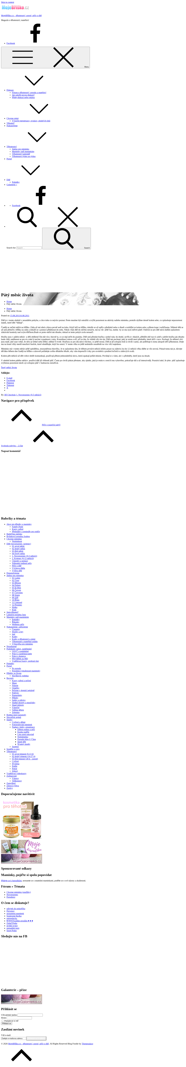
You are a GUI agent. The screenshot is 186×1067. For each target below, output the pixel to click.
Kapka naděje (23, 732)
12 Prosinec (17, 605)
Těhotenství (12, 146)
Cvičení (15, 761)
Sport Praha (12, 930)
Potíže (14, 766)
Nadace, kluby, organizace (23, 727)
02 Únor (15, 580)
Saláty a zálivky (19, 700)
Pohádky (16, 182)
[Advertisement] (93, 270)
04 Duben (16, 585)
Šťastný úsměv (23, 744)
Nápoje (15, 685)
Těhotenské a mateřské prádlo (25, 641)
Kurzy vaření (17, 529)
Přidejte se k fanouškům (11, 880)
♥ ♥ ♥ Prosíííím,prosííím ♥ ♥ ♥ (20, 921)
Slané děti (21, 742)
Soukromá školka (14, 916)
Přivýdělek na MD (20, 658)
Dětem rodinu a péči (26, 729)
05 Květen (16, 588)
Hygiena (15, 764)
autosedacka (12, 918)
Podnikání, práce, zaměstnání (19, 649)
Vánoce (15, 778)
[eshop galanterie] (21, 863)
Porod (9, 159)
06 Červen (16, 590)
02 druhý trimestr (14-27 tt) (23, 756)
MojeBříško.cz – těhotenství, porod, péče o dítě (21, 15)
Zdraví (15, 771)
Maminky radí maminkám (23, 151)
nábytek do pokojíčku (16, 908)
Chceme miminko (14, 539)
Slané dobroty (18, 705)
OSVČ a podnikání (20, 651)
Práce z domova (19, 656)
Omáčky (15, 688)
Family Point (17, 526)
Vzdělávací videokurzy (16, 773)
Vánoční (15, 707)
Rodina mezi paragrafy (16, 715)
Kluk (14, 610)
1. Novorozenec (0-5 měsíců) (28, 395)
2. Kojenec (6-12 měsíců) (23, 558)
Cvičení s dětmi (18, 722)
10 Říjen (15, 600)
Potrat (14, 768)
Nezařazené (12, 646)
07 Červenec (17, 592)
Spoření (15, 746)
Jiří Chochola (10, 395)
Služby (10, 720)
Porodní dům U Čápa (26, 739)
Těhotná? (11, 123)
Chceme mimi (13, 118)
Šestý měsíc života (9, 367)
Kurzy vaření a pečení (21, 680)
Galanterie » (12, 184)
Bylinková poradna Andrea (18, 536)
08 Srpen (16, 595)
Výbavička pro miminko (22, 644)
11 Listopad (17, 602)
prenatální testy (13, 928)
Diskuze (10, 90)
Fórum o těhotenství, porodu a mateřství (29, 92)
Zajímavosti (12, 776)
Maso (14, 683)
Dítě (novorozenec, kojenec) (19, 544)
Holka (14, 607)
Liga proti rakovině (25, 734)
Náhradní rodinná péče (22, 563)
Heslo (3, 1018)
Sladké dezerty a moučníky (23, 702)
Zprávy (10, 788)
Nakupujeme (12, 126)
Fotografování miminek (22, 724)
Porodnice (11, 897)
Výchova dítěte (18, 568)
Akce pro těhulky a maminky (19, 524)
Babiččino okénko (14, 534)
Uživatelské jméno (9, 1015)
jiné (13, 634)
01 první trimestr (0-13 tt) (23, 754)
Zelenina (15, 712)
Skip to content (7, 2)
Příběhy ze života (14, 673)
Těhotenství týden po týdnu (24, 156)
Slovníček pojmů (14, 717)
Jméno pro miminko (20, 149)
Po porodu (16, 668)
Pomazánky (17, 695)
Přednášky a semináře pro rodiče (26, 531)
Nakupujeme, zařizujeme (17, 627)
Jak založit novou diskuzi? (23, 95)
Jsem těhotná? (13, 612)
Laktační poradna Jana (16, 614)
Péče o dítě (16, 566)
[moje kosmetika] (21, 853)
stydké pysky (12, 926)
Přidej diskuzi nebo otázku (23, 97)
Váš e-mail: (6, 1035)
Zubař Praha (12, 923)
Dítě (8, 180)
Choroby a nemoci (20, 561)
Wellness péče (18, 624)
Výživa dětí (17, 570)
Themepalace (87, 1044)
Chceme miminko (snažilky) (19, 892)
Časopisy (16, 629)
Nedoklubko (22, 737)
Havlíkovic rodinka (20, 676)
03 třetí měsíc (17, 551)
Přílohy (15, 698)
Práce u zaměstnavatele (22, 654)
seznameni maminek (15, 913)
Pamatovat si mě (11, 1021)
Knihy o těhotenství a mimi (23, 639)
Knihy (14, 636)
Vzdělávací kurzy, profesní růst (25, 661)
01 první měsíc (18, 546)
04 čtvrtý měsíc (18, 553)
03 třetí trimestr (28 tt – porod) (25, 759)
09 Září (15, 597)
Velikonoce (17, 781)
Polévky (15, 693)
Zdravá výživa (13, 786)
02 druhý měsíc (18, 548)
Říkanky (15, 622)
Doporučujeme (13, 573)
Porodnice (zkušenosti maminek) (26, 671)
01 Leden (16, 578)
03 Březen (16, 583)
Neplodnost (17, 541)
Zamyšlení (11, 783)
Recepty (10, 678)
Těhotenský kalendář (21, 154)
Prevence (10, 911)
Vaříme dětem (18, 710)
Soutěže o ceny (13, 749)
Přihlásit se (6, 1023)
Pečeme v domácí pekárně (23, 690)
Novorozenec (12, 894)
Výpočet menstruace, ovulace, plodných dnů (31, 121)
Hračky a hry (17, 632)
